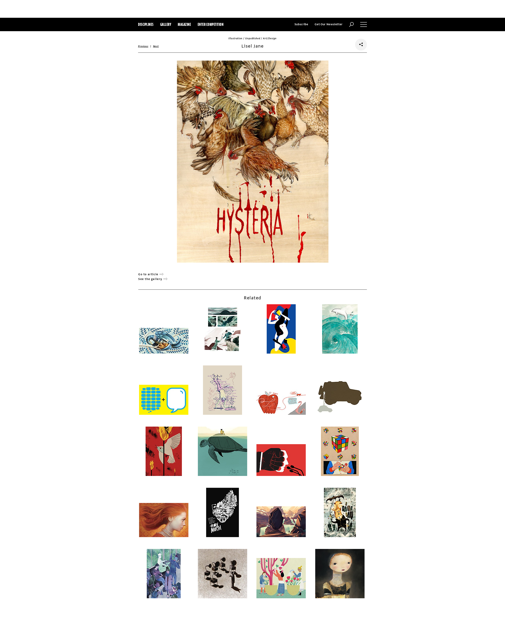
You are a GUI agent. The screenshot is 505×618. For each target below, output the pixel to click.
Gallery (165, 24)
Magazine (184, 24)
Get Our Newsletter (329, 24)
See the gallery (150, 279)
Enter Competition (211, 24)
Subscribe (301, 24)
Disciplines (146, 24)
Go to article (148, 274)
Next (156, 46)
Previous (143, 46)
